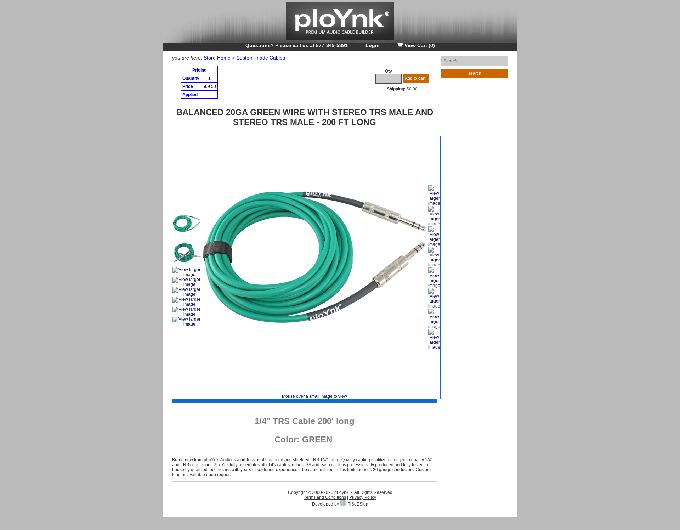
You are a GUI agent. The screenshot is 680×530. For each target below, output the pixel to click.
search (474, 73)
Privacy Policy (362, 497)
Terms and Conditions (325, 497)
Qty (388, 71)
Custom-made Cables (260, 58)
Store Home (217, 58)
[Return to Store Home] (340, 41)
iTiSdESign (357, 504)
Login (373, 45)
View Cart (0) (419, 45)
